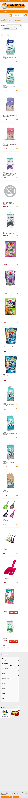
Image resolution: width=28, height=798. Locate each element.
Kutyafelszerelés (5, 663)
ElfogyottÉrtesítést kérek (13, 612)
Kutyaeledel (4, 660)
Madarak (3, 693)
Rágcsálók (4, 695)
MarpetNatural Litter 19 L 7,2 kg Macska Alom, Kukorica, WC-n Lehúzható (9, 203)
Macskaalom (4, 683)
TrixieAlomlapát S (5, 549)
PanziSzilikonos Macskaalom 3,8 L (8, 346)
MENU (5, 11)
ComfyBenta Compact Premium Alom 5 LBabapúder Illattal (9, 144)
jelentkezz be (13, 0)
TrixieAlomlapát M (5, 520)
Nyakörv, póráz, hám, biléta (7, 665)
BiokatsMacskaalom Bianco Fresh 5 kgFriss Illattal (9, 86)
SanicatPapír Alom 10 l (6, 491)
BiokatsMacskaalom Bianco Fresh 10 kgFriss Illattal (9, 57)
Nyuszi (3, 698)
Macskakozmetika (5, 685)
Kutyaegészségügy (5, 670)
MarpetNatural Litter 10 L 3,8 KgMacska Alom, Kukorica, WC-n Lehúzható (9, 636)
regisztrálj (20, 0)
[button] (2, 35)
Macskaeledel (4, 675)
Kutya (3, 658)
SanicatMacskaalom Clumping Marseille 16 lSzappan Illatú (10, 433)
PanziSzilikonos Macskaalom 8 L (8, 375)
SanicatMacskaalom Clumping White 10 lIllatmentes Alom (9, 462)
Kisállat (3, 688)
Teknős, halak (4, 690)
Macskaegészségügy (6, 680)
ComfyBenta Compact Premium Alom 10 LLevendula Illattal (10, 115)
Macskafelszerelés (5, 678)
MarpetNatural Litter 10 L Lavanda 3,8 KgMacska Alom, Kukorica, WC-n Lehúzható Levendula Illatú (9, 174)
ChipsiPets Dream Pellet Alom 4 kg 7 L (9, 607)
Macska (3, 673)
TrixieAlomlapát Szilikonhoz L (7, 578)
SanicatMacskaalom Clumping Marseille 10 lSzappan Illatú (10, 404)
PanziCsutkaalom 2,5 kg (6, 259)
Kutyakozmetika (5, 668)
